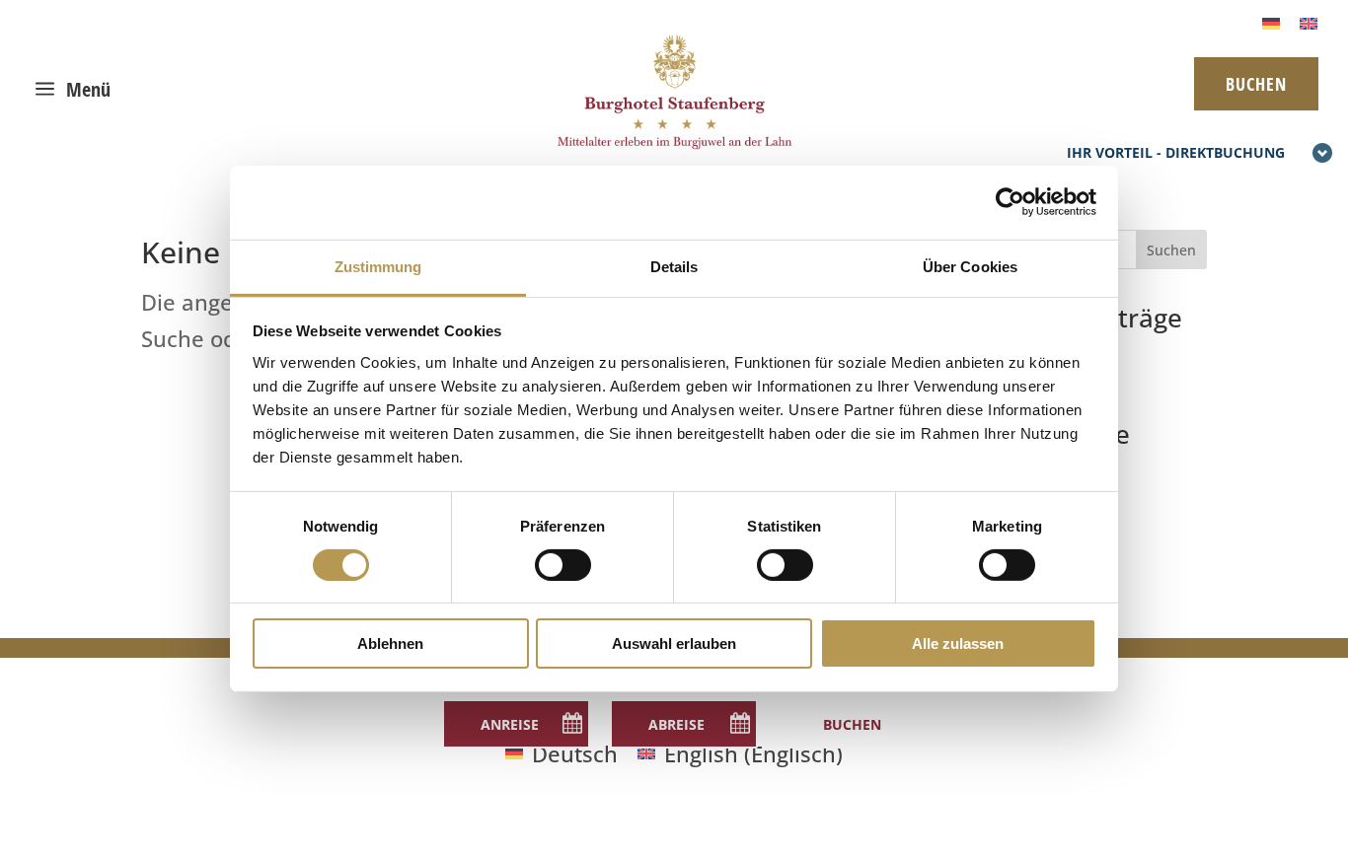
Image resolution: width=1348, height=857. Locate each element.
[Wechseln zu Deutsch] (1271, 21)
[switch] (563, 565)
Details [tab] (674, 265)
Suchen (1171, 250)
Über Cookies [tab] (970, 265)
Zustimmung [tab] (378, 265)
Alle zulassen (958, 643)
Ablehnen (390, 643)
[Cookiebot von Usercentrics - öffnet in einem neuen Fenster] (1010, 202)
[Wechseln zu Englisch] (1308, 21)
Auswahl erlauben (674, 643)
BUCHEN (1256, 84)
